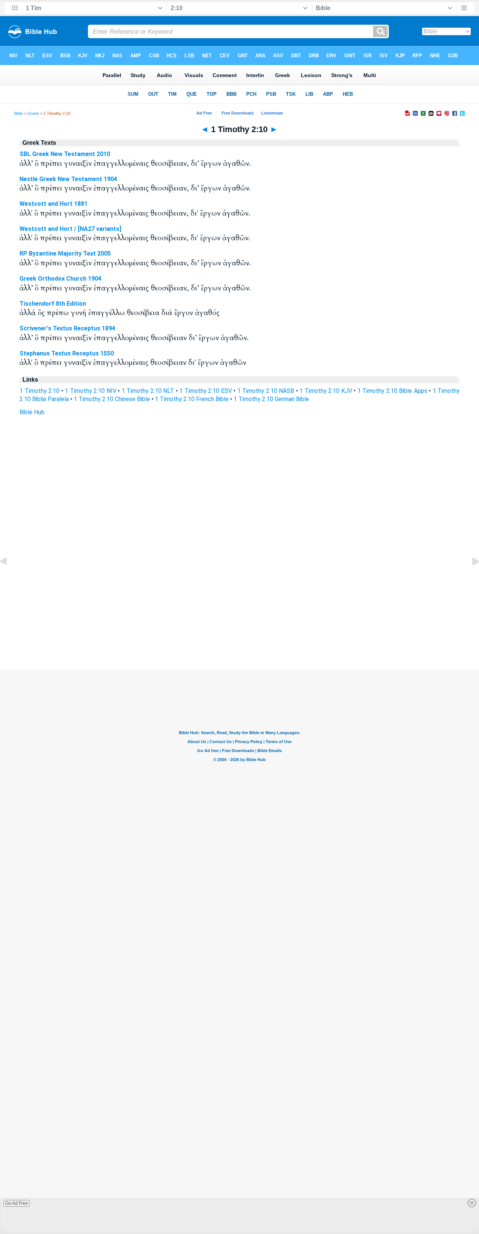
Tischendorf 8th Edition (52, 303)
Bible (18, 113)
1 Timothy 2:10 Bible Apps (392, 390)
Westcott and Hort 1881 (53, 203)
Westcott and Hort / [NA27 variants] (70, 228)
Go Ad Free (16, 1203)
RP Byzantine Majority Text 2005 (65, 253)
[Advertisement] (239, 624)
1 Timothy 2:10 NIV (90, 390)
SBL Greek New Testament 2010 (64, 154)
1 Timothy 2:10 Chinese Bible (112, 399)
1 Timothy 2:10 (39, 390)
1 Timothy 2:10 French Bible (192, 399)
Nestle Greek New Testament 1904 (68, 179)
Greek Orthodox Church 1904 (60, 278)
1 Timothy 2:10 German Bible (271, 399)
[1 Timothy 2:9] (9, 578)
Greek (33, 113)
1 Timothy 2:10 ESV (205, 390)
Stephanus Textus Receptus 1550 (66, 353)
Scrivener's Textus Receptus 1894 (67, 328)
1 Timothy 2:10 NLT (148, 390)
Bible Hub (32, 412)
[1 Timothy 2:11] (469, 578)
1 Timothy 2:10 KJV (325, 390)
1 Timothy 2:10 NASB (266, 390)
